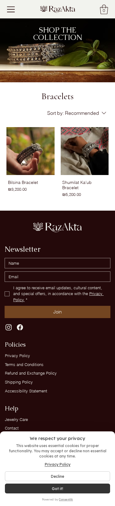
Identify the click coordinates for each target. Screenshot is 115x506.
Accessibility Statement (26, 390)
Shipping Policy (19, 381)
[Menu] (11, 9)
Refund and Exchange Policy (31, 373)
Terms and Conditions (24, 364)
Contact (12, 428)
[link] (104, 9)
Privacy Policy (17, 355)
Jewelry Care (16, 419)
